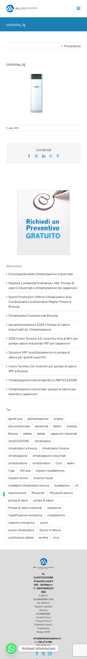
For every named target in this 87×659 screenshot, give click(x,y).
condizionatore (17, 463)
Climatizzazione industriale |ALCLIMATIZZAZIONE (42, 380)
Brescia (13, 433)
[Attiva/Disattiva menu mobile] (79, 8)
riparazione (54, 507)
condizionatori (41, 463)
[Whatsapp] (11, 648)
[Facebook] (37, 653)
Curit (59, 463)
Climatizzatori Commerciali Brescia (33, 315)
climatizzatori (42, 441)
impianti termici (18, 478)
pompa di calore (18, 500)
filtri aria (25, 470)
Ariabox (58, 418)
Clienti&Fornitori (43, 624)
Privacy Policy (43, 620)
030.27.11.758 (45, 642)
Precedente (72, 46)
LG (76, 485)
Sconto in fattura (49, 530)
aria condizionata (19, 426)
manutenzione (17, 493)
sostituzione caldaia (20, 537)
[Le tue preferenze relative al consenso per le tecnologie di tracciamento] (4, 494)
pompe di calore (43, 500)
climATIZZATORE (18, 441)
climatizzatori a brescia (22, 448)
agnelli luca (15, 418)
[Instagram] (50, 653)
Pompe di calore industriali (25, 507)
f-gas (11, 470)
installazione (62, 485)
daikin (71, 463)
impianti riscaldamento (50, 470)
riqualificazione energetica (25, 515)
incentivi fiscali (43, 478)
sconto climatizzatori (21, 530)
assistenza (41, 426)
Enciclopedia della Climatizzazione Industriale (40, 274)
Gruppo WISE (43, 631)
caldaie (41, 433)
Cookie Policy (43, 617)
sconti (44, 522)
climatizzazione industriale (49, 455)
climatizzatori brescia (55, 448)
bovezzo (72, 426)
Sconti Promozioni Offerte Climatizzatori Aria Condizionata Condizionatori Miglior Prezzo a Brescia (39, 301)
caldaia (27, 433)
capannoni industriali (64, 433)
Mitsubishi (38, 493)
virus (56, 537)
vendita (43, 537)
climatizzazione (18, 455)
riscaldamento (56, 515)
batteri (57, 426)
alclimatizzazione (38, 418)
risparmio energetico (21, 522)
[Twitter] (43, 653)
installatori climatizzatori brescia (28, 485)
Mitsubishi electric (61, 493)
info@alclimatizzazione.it (47, 638)
